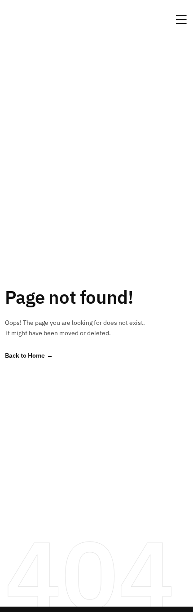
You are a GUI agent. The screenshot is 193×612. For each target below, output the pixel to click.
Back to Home (25, 355)
